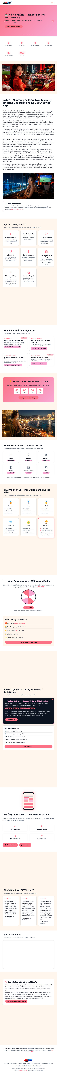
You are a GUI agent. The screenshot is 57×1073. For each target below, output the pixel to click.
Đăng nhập (18, 1065)
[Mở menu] (52, 2)
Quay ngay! (28, 607)
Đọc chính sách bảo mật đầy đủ (16, 1001)
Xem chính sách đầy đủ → (17, 209)
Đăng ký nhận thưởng (13, 26)
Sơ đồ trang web (37, 1065)
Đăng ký (50, 1063)
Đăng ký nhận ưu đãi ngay (28, 398)
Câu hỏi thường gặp (27, 1065)
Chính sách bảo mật (28, 1063)
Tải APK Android (11, 845)
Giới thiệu (6, 1063)
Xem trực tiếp (11, 719)
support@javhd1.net (22, 1070)
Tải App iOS (26, 845)
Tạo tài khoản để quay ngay (28, 642)
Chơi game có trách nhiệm (41, 1063)
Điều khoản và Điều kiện (16, 1063)
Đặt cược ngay (28, 747)
